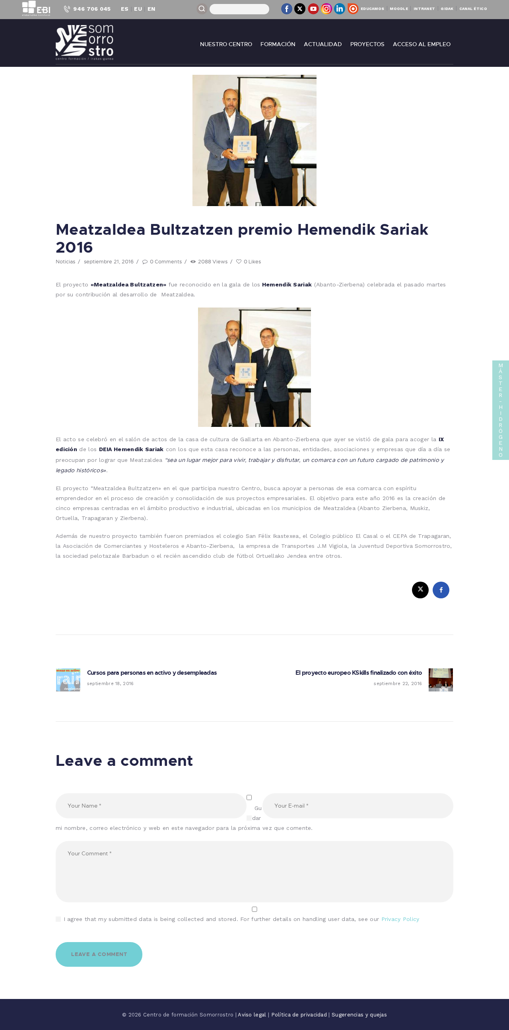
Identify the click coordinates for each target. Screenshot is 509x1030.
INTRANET (424, 8)
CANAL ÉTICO (473, 8)
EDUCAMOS (372, 8)
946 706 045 (92, 9)
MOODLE (399, 8)
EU (138, 9)
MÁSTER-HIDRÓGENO (500, 410)
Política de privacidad (300, 1015)
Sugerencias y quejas (359, 1015)
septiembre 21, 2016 (109, 261)
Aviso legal (253, 1015)
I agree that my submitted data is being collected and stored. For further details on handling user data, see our (242, 919)
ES (125, 9)
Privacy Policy (400, 919)
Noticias (65, 261)
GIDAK (447, 8)
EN (151, 9)
